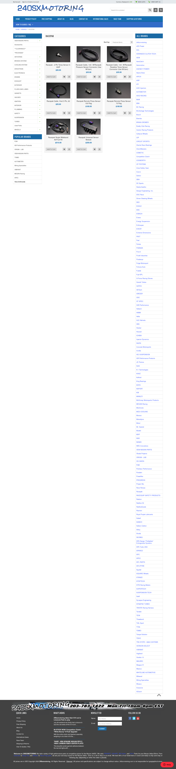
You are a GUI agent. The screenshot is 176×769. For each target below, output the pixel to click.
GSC (138, 297)
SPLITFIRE (140, 566)
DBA (138, 179)
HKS (137, 324)
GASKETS (17, 93)
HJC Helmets (141, 320)
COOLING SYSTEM (20, 65)
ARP (138, 80)
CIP (137, 137)
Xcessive (139, 688)
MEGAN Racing (19, 174)
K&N (138, 366)
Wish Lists (141, 2)
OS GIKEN (140, 461)
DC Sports (140, 183)
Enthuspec (140, 225)
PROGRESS (140, 480)
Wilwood (139, 676)
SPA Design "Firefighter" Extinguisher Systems (144, 542)
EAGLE (139, 206)
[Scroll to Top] (159, 696)
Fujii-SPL (139, 274)
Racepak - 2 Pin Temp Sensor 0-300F (58, 66)
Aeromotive (140, 65)
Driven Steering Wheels (144, 198)
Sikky (138, 529)
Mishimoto (140, 408)
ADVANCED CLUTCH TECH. (146, 54)
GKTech (139, 290)
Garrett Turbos (141, 282)
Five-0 (138, 252)
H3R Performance (142, 305)
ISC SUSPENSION (143, 354)
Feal (137, 240)
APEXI (138, 76)
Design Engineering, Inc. (144, 191)
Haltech (139, 309)
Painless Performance (144, 469)
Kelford (138, 377)
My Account (16, 2)
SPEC (16, 178)
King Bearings (141, 381)
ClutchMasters (141, 149)
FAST (138, 236)
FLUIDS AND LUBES (21, 89)
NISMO (139, 442)
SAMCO (139, 522)
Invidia (138, 350)
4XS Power (140, 46)
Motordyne (140, 419)
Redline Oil (140, 503)
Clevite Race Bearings (144, 145)
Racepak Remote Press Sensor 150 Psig (88, 102)
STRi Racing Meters (143, 585)
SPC (138, 554)
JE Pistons (140, 362)
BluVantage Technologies (145, 111)
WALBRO (139, 661)
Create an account (33, 2)
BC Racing (140, 107)
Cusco (138, 172)
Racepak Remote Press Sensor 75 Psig (119, 102)
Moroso (139, 415)
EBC (138, 210)
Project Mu (140, 484)
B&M (138, 99)
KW (137, 392)
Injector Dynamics (142, 339)
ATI (137, 84)
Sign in (24, 2)
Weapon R (140, 665)
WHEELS (17, 130)
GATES (139, 286)
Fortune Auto (140, 267)
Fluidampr (139, 259)
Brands (24, 29)
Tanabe (138, 611)
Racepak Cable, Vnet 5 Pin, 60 (58, 101)
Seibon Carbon (141, 526)
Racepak (139, 491)
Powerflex (139, 476)
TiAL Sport (140, 623)
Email (93, 723)
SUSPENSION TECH (143, 592)
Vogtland (139, 653)
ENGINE (17, 77)
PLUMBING (18, 109)
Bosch (138, 114)
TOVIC (138, 638)
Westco (139, 669)
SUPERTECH (141, 589)
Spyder (138, 570)
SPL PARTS (140, 562)
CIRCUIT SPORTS (143, 141)
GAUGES (17, 97)
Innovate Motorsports (143, 347)
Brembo (139, 118)
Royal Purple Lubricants (144, 514)
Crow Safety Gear (142, 168)
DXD (137, 202)
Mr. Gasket (140, 427)
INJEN (138, 343)
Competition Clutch (143, 156)
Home (18, 29)
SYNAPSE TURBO (143, 604)
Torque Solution (141, 634)
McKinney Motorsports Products (147, 400)
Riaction (139, 510)
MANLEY (139, 396)
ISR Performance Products (23, 145)
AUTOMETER (18, 161)
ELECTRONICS (19, 73)
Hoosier (139, 332)
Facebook (130, 718)
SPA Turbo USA (142, 547)
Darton (138, 175)
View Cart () (155, 2)
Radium (139, 499)
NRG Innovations (142, 446)
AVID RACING (141, 95)
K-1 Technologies (142, 370)
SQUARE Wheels (142, 573)
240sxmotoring (141, 42)
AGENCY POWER (142, 69)
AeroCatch (140, 61)
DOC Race (140, 194)
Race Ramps (140, 488)
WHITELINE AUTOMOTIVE (146, 672)
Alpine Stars (140, 73)
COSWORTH (140, 160)
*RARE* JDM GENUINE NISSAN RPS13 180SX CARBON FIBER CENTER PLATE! (68, 742)
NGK (138, 438)
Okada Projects (141, 453)
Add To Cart (51, 77)
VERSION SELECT (143, 646)
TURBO (17, 121)
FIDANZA (139, 248)
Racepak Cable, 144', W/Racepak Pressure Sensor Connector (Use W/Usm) (88, 67)
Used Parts (18, 125)
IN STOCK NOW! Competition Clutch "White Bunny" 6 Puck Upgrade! (67, 731)
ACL (137, 50)
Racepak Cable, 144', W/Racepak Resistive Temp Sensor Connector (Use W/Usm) (119, 67)
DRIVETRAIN (18, 69)
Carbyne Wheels (142, 134)
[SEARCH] (150, 10)
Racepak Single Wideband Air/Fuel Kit (58, 138)
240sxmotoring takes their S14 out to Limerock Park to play (67, 719)
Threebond (140, 619)
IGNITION (17, 101)
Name (93, 718)
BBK (138, 103)
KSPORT (139, 389)
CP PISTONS (141, 164)
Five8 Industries (142, 255)
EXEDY (139, 229)
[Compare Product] (155, 10)
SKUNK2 (139, 537)
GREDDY (139, 293)
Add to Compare (69, 76)
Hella (138, 316)
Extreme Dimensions (143, 232)
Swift (138, 596)
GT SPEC (139, 301)
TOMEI (16, 157)
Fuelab (138, 271)
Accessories (18, 45)
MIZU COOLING (142, 411)
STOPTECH (140, 581)
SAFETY (17, 113)
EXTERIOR (18, 85)
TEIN (138, 615)
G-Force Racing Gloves (144, 278)
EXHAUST (17, 81)
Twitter (134, 718)
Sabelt (138, 518)
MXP (138, 434)
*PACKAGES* (18, 53)
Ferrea (138, 244)
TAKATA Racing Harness (145, 608)
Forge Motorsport (142, 263)
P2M (15, 141)
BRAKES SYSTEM (20, 61)
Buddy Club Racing (143, 126)
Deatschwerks (141, 187)
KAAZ (138, 373)
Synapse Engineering (143, 600)
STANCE (139, 577)
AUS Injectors (141, 88)
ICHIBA (139, 335)
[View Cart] (161, 10)
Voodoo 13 (140, 657)
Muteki (138, 430)
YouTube (137, 718)
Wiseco (139, 684)
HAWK (138, 312)
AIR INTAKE (18, 57)
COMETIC (140, 153)
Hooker (138, 328)
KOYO (138, 385)
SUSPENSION (19, 117)
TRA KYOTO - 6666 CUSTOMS (147, 642)
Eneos (138, 217)
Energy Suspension (143, 221)
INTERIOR (17, 105)
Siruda (138, 533)
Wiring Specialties (20, 165)
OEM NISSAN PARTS (21, 40)
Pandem (139, 472)
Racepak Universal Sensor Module (89, 138)
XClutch (139, 691)
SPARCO (139, 550)
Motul (138, 423)
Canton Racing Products (144, 130)
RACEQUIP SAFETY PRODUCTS (148, 495)
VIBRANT (17, 169)
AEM (138, 57)
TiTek (138, 627)
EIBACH (139, 214)
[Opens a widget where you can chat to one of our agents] (167, 765)
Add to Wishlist (64, 76)
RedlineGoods (141, 507)
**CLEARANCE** (20, 49)
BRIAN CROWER (142, 122)
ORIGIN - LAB (18, 149)
